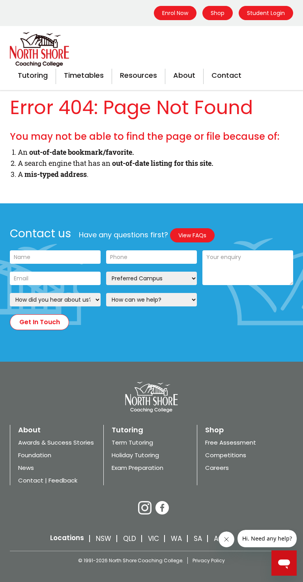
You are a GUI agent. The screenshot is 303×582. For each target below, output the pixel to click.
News (26, 468)
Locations (67, 538)
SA (198, 538)
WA (176, 538)
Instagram (145, 507)
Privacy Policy (209, 560)
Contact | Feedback (47, 480)
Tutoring (33, 75)
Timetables (84, 75)
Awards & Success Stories (56, 442)
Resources (138, 75)
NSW (103, 538)
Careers (217, 468)
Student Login (266, 13)
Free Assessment (230, 442)
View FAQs (192, 235)
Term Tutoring (132, 442)
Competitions (225, 455)
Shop (217, 13)
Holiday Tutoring (135, 455)
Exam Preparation (137, 468)
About (184, 75)
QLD (129, 538)
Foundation (34, 455)
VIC (153, 538)
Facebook (162, 507)
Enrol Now (175, 13)
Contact (226, 75)
